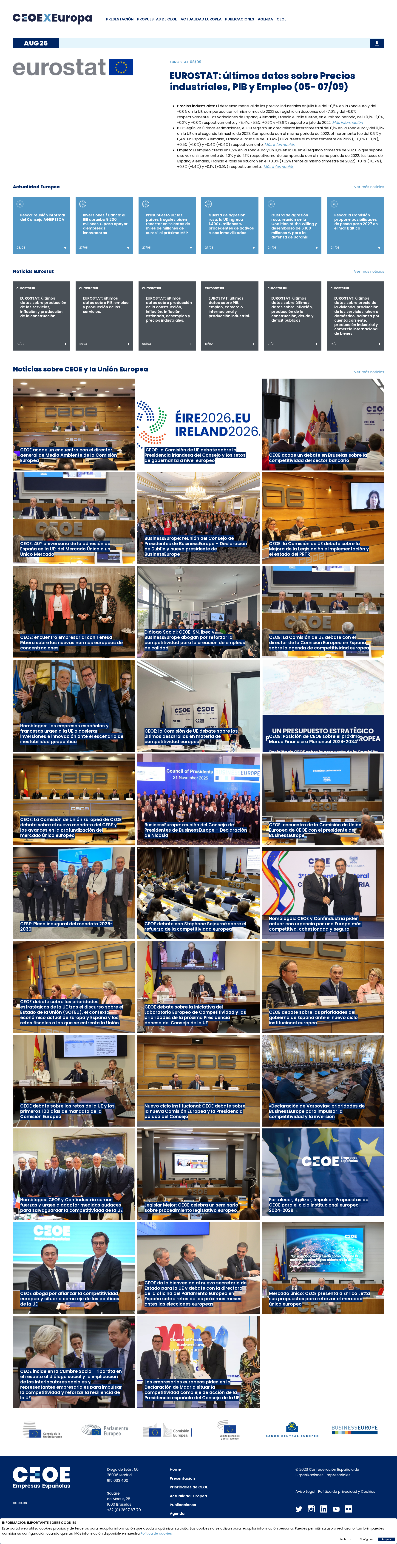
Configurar (366, 1539)
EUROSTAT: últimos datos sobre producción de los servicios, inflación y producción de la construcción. (43, 307)
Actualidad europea (201, 19)
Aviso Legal (305, 1491)
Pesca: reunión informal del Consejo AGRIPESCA (42, 217)
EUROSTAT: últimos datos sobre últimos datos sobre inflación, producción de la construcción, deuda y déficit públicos (292, 309)
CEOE (281, 19)
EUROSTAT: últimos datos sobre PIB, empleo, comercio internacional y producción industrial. (229, 307)
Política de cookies (156, 1533)
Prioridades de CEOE (189, 1487)
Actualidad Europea (188, 1496)
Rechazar (345, 1539)
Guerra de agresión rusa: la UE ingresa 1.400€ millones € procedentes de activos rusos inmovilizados (231, 223)
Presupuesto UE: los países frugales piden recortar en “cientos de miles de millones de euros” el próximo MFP (168, 223)
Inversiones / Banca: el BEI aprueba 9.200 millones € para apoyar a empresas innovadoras (105, 223)
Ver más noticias (369, 187)
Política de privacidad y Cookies (346, 1491)
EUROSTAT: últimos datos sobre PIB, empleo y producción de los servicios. (106, 305)
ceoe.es (20, 1502)
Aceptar (386, 1539)
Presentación (119, 19)
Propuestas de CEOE (157, 19)
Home (175, 1469)
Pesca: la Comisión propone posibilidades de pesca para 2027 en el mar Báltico (356, 221)
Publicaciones (239, 19)
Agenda (265, 19)
